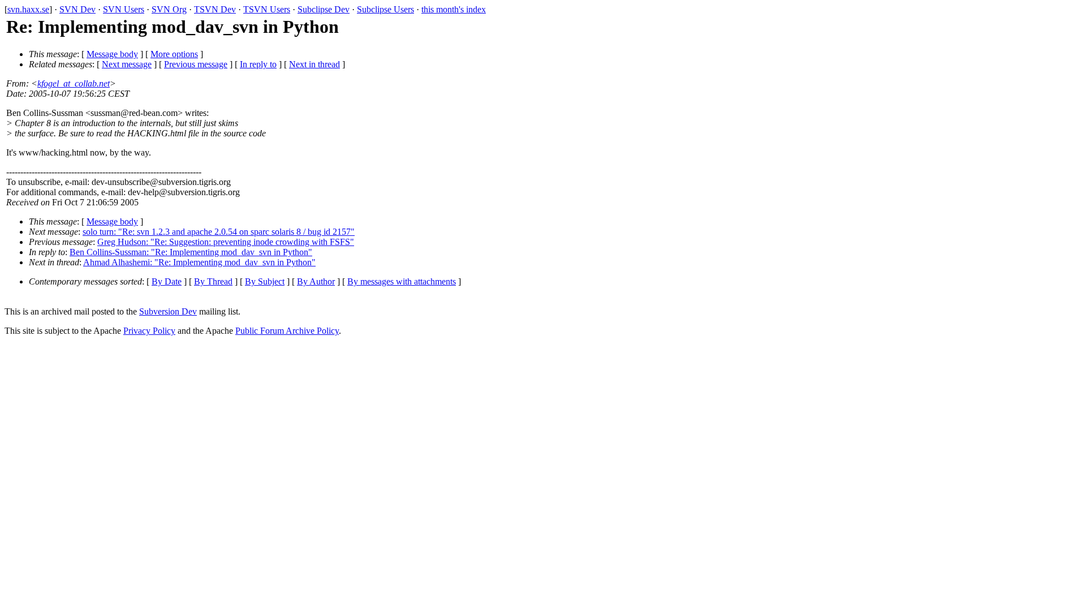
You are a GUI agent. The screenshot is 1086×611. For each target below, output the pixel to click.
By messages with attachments (401, 281)
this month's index (453, 9)
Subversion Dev (168, 311)
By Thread (213, 281)
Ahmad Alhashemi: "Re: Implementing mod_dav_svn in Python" (199, 262)
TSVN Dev (215, 9)
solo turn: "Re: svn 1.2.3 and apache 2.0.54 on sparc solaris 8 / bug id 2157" (219, 231)
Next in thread (314, 64)
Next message (127, 64)
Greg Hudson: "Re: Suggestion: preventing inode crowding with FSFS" (225, 242)
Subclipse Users (385, 9)
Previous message (195, 64)
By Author (316, 281)
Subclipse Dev (324, 9)
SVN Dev (77, 9)
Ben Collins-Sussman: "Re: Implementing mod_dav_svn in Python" (191, 252)
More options (174, 54)
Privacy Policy (149, 330)
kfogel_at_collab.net (73, 83)
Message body (112, 54)
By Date (167, 281)
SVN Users (123, 9)
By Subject (265, 281)
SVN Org (169, 9)
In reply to (258, 64)
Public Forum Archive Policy (287, 330)
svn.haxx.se (28, 9)
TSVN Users (266, 9)
